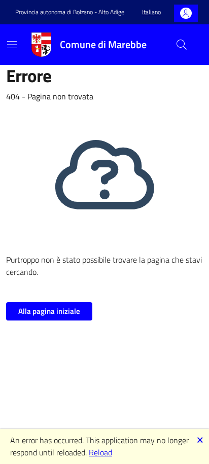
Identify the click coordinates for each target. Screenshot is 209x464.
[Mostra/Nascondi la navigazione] (12, 45)
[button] (151, 12)
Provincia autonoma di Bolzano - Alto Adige (69, 12)
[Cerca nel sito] (181, 44)
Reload (100, 452)
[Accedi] (186, 13)
